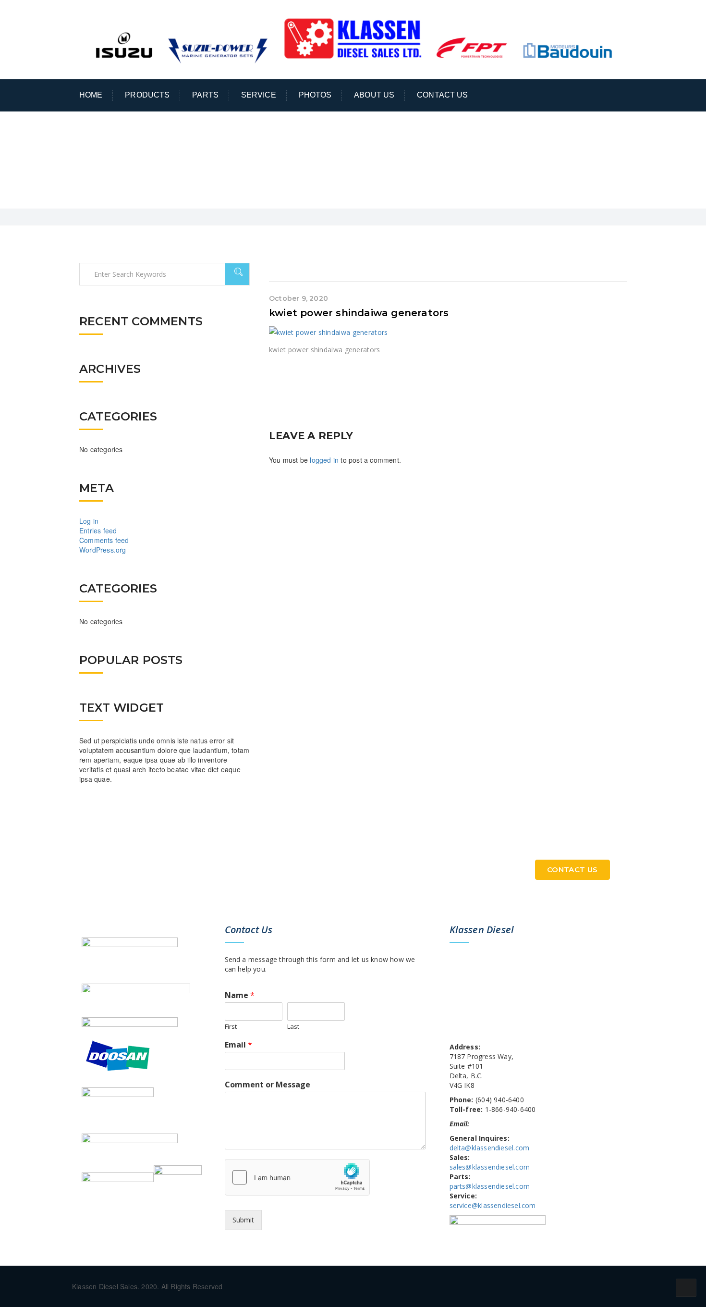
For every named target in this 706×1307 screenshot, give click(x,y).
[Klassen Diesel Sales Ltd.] (353, 38)
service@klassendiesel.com (493, 1205)
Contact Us (442, 95)
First (231, 1027)
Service (258, 95)
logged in (324, 460)
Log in (88, 521)
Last (293, 1027)
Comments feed (104, 540)
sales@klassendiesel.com (490, 1166)
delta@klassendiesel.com (490, 1147)
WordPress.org (102, 550)
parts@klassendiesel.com (490, 1186)
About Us (374, 95)
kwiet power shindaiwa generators (359, 313)
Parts (205, 95)
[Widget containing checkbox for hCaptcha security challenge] (297, 1177)
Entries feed (98, 530)
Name (240, 995)
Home (91, 95)
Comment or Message (267, 1085)
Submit (243, 1219)
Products (147, 95)
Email (238, 1045)
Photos (315, 95)
